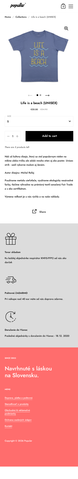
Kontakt (8, 426)
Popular (28, 440)
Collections (21, 17)
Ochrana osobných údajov (18, 420)
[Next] (48, 94)
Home (8, 17)
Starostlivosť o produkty (17, 404)
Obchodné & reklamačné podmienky (17, 412)
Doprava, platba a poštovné (18, 398)
